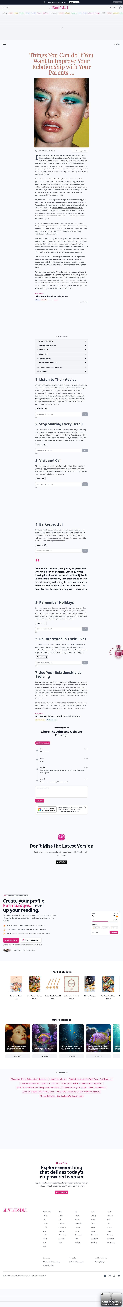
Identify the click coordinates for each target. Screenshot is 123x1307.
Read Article (22, 1056)
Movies (93, 1231)
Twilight (103, 13)
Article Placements (101, 1258)
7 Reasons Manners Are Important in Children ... (40, 1083)
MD (54, 150)
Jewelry (93, 1227)
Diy (60, 1219)
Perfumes (46, 13)
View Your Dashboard (32, 940)
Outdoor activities (51, 720)
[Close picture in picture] (102, 1294)
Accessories (47, 1212)
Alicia (39, 151)
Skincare (115, 13)
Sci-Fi (56, 300)
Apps (60, 1212)
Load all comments (42, 743)
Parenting (78, 1235)
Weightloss (110, 1242)
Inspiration (62, 1227)
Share (84, 151)
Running (110, 1235)
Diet (85, 13)
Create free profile (11, 940)
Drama (50, 300)
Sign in (39, 945)
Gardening (78, 1223)
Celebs (39, 13)
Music (16, 13)
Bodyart (45, 1216)
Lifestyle (67, 13)
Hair (108, 1223)
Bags (76, 1212)
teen (4, 44)
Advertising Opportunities (51, 1262)
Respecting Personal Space (63, 259)
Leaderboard (95, 932)
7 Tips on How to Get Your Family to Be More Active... (39, 1087)
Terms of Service (48, 1266)
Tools (44, 1246)
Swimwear (91, 13)
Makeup (61, 1231)
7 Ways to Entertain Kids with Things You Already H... (90, 1079)
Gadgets (74, 13)
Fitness (28, 13)
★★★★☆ (117, 44)
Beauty (109, 1212)
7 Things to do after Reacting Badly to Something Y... (61, 1096)
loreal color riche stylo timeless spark (38, 1092)
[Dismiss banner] (85, 807)
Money (77, 1231)
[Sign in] (120, 7)
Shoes (10, 13)
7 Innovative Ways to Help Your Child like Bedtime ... (84, 1087)
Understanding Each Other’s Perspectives (67, 208)
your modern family (58, 1079)
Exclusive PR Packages (76, 1262)
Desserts (110, 1216)
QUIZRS (86, 302)
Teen (44, 1242)
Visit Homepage (61, 1192)
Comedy (44, 300)
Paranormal (62, 1235)
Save (76, 151)
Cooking (4, 13)
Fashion (77, 1219)
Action (37, 300)
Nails (44, 1235)
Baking (93, 1212)
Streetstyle (54, 13)
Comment (40, 801)
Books (61, 1216)
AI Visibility (72, 1258)
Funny (33, 13)
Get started (114, 932)
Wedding (94, 1242)
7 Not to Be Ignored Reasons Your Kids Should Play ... (79, 1092)
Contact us (46, 1258)
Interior (61, 13)
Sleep (97, 13)
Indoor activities (40, 720)
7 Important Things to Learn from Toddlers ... (29, 1079)
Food (108, 1219)
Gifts (92, 1223)
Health (22, 13)
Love (80, 13)
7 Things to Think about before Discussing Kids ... (82, 1083)
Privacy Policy (99, 1262)
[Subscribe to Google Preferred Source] (47, 809)
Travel (109, 13)
